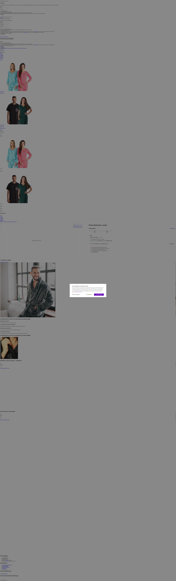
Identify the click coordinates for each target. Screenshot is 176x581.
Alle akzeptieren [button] (99, 294)
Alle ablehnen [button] (89, 294)
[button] (76, 294)
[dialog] (88, 290)
